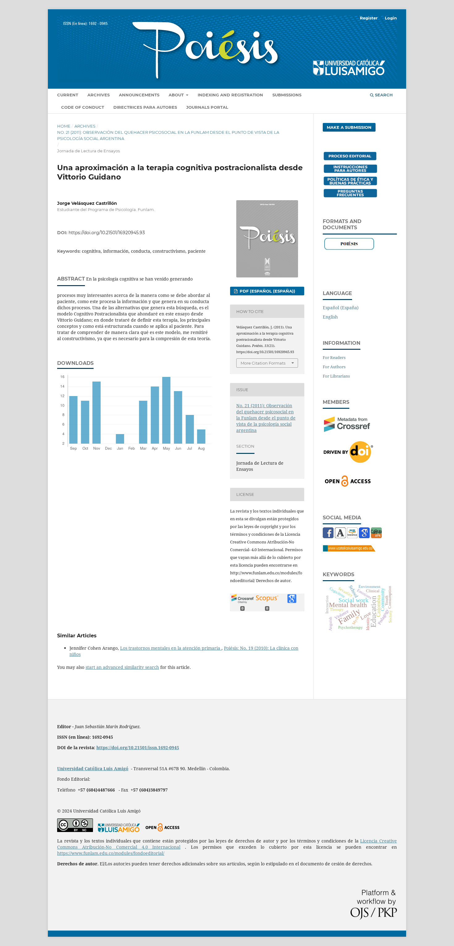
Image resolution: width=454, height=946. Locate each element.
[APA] (376, 536)
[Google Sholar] (364, 536)
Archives (98, 94)
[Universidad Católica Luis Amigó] (349, 550)
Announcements (139, 94)
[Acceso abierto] (162, 830)
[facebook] (328, 536)
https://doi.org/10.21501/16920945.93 (107, 232)
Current (67, 94)
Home (63, 126)
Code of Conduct (82, 107)
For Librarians (336, 376)
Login (391, 17)
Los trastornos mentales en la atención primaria (170, 648)
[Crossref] (347, 430)
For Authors (334, 367)
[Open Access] (348, 485)
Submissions (286, 94)
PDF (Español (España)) (266, 291)
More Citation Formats (263, 363)
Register (369, 17)
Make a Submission (349, 127)
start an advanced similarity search (122, 667)
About (177, 94)
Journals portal (207, 107)
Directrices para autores (145, 107)
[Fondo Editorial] (352, 536)
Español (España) (341, 307)
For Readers (334, 357)
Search (383, 94)
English (330, 317)
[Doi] (348, 461)
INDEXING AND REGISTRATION (230, 94)
